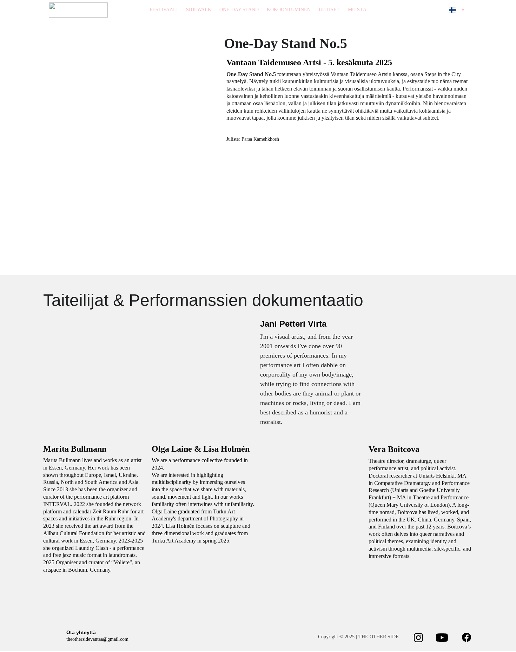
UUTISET (329, 9)
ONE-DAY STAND (239, 9)
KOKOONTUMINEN (289, 9)
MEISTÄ (357, 9)
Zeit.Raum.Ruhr (111, 511)
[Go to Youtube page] (442, 638)
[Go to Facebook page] (467, 637)
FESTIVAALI (164, 9)
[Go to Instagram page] (418, 637)
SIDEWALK (198, 9)
